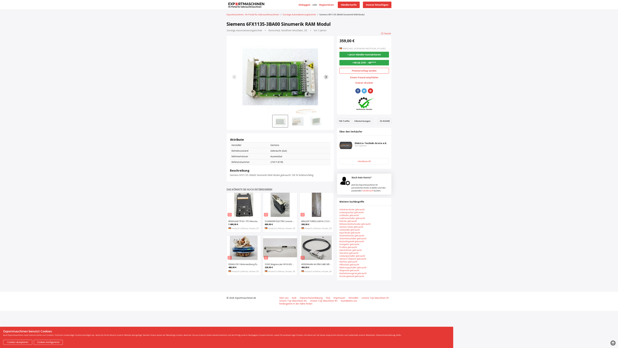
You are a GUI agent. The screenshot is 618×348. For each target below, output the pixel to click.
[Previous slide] (234, 77)
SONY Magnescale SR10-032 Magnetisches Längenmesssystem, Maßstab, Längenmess (281, 264)
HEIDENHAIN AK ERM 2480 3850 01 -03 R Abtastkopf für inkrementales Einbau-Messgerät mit (317, 264)
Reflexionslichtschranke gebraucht (354, 224)
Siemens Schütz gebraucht (351, 227)
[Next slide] (326, 77)
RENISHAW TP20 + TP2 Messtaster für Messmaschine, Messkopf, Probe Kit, (244, 221)
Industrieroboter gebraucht (352, 209)
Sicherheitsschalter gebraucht (352, 238)
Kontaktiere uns (349, 300)
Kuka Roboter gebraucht (350, 250)
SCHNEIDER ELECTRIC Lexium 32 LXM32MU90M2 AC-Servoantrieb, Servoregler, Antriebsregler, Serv (281, 221)
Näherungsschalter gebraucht (352, 267)
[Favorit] (230, 215)
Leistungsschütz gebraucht (351, 212)
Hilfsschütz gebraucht (349, 264)
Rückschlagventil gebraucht (351, 241)
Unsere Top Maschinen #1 (375, 297)
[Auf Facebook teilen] (357, 90)
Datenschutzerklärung (311, 297)
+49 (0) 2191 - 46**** (364, 62)
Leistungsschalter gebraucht (352, 256)
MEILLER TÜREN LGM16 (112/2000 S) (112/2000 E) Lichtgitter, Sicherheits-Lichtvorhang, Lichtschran (317, 221)
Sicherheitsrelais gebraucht (351, 235)
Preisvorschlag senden (364, 70)
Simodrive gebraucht (348, 253)
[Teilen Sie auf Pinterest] (370, 90)
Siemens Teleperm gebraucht (352, 258)
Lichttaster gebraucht (349, 215)
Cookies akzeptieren (17, 342)
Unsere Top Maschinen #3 (323, 300)
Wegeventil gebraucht (349, 270)
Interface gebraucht (348, 261)
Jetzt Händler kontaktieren (365, 54)
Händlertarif (367, 190)
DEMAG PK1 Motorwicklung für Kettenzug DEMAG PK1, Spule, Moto (244, 264)
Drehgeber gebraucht (349, 244)
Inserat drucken (364, 82)
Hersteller (353, 297)
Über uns (284, 297)
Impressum (339, 297)
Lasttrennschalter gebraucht (352, 218)
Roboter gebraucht (348, 221)
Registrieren (326, 4)
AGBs (398, 335)
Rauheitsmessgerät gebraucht (353, 273)
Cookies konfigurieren (48, 342)
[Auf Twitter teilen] (364, 90)
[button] (280, 121)
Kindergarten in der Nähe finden (295, 303)
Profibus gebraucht (348, 247)
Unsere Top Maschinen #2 (293, 300)
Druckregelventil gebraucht (351, 276)
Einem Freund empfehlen (364, 77)
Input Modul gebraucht (349, 232)
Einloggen (304, 4)
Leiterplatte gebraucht (349, 229)
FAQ (328, 297)
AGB (294, 297)
